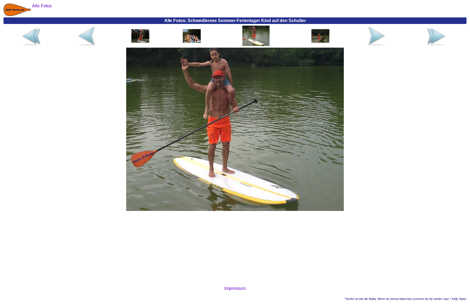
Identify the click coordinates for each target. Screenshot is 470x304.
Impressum (235, 288)
